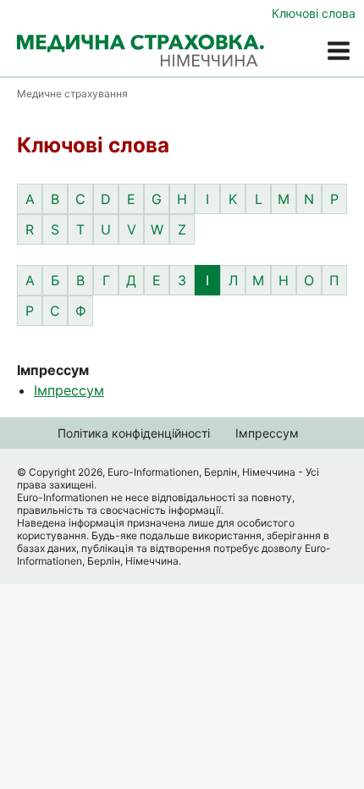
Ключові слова (314, 13)
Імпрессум (69, 390)
